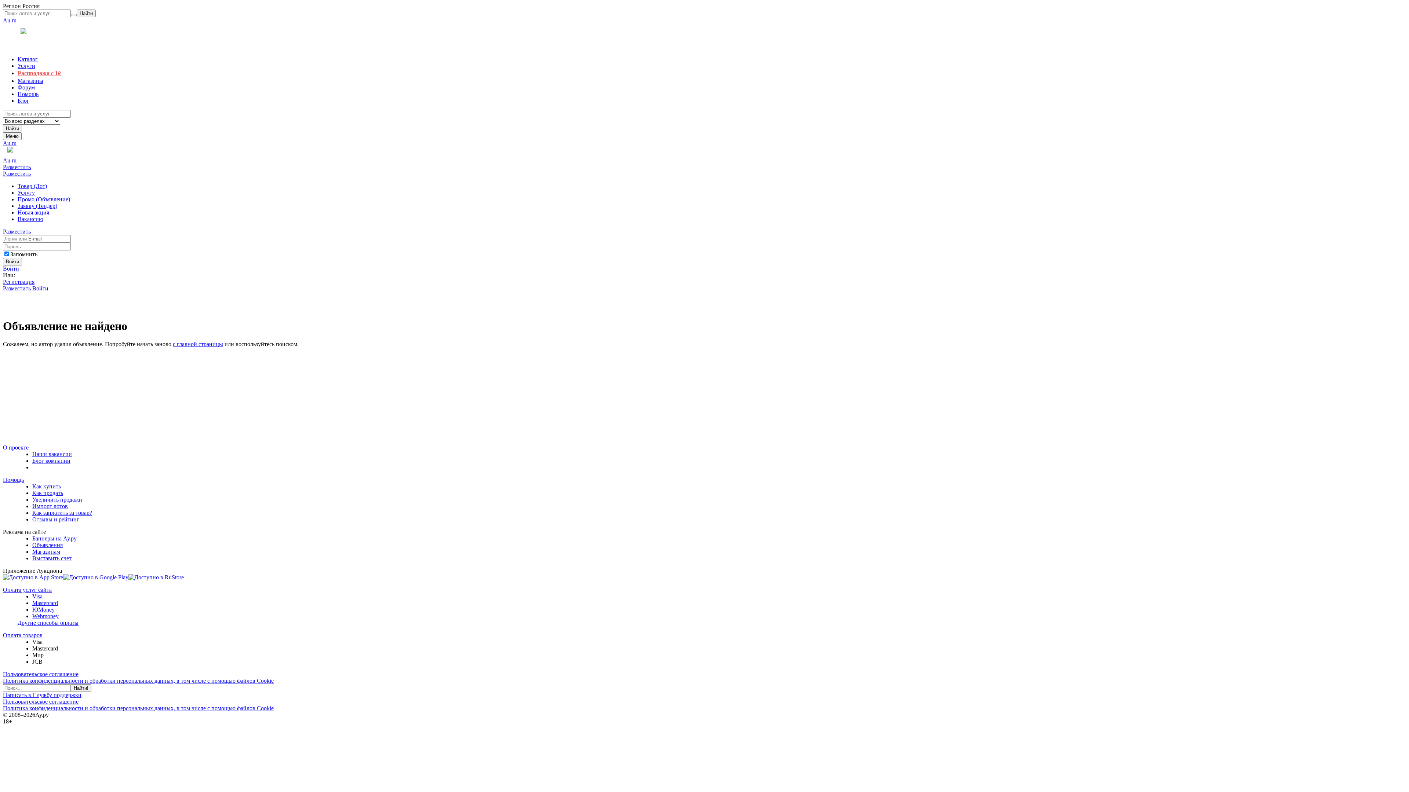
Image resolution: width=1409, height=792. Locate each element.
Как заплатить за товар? (62, 513)
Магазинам (46, 552)
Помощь (13, 480)
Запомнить (23, 254)
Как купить (46, 486)
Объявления (47, 545)
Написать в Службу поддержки (42, 695)
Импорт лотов (50, 506)
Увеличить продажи (57, 499)
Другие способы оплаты (48, 623)
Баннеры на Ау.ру (54, 538)
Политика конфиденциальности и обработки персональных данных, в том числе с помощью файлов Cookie (138, 681)
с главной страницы (198, 344)
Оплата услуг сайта (27, 590)
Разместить (17, 167)
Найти (12, 128)
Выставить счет (52, 558)
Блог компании (51, 461)
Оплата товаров (23, 635)
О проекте (16, 447)
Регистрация (18, 282)
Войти (11, 268)
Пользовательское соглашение (41, 674)
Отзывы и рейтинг (55, 519)
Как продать (47, 493)
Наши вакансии (52, 454)
